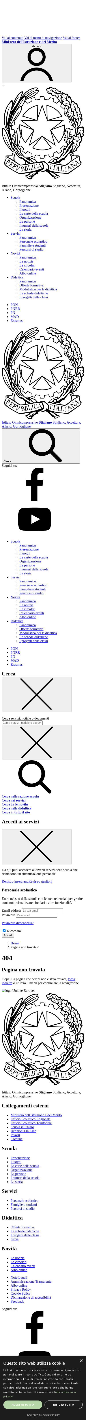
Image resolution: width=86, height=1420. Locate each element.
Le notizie (26, 261)
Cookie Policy (20, 1293)
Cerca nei (13, 800)
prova (15, 1239)
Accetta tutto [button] (23, 1404)
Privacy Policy (21, 1289)
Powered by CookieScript (43, 1415)
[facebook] (35, 500)
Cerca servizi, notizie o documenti (25, 718)
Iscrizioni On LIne (23, 1131)
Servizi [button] (15, 233)
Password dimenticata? (18, 923)
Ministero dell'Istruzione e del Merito (36, 1115)
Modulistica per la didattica (38, 289)
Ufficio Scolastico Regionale (30, 1119)
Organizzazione (30, 217)
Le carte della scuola (33, 213)
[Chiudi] (36, 694)
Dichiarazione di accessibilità (31, 1297)
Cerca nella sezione (20, 796)
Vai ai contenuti (12, 38)
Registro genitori (40, 881)
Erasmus (16, 321)
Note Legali (19, 1277)
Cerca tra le (15, 804)
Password (8, 915)
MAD (15, 317)
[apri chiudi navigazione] (3, 85)
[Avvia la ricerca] (35, 792)
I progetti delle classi (33, 297)
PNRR (15, 309)
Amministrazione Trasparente (31, 1281)
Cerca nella (16, 808)
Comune (16, 1139)
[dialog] (43, 1388)
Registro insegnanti (15, 881)
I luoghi (24, 209)
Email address (11, 910)
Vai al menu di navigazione (43, 38)
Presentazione (29, 205)
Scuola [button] (15, 197)
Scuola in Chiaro (22, 1127)
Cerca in (16, 812)
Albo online (27, 273)
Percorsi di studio (31, 249)
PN (13, 313)
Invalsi (15, 1135)
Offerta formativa (31, 285)
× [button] (81, 1361)
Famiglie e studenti (32, 245)
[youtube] (35, 534)
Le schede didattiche (33, 293)
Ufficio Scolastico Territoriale (31, 1123)
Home (15, 943)
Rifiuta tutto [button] (63, 1404)
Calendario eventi (31, 269)
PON (14, 305)
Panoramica (27, 201)
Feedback (17, 1301)
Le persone (27, 221)
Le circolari (27, 265)
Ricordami (14, 931)
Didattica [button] (17, 277)
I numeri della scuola (33, 225)
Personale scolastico (33, 241)
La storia (25, 229)
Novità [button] (15, 253)
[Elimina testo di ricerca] (36, 742)
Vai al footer (71, 38)
